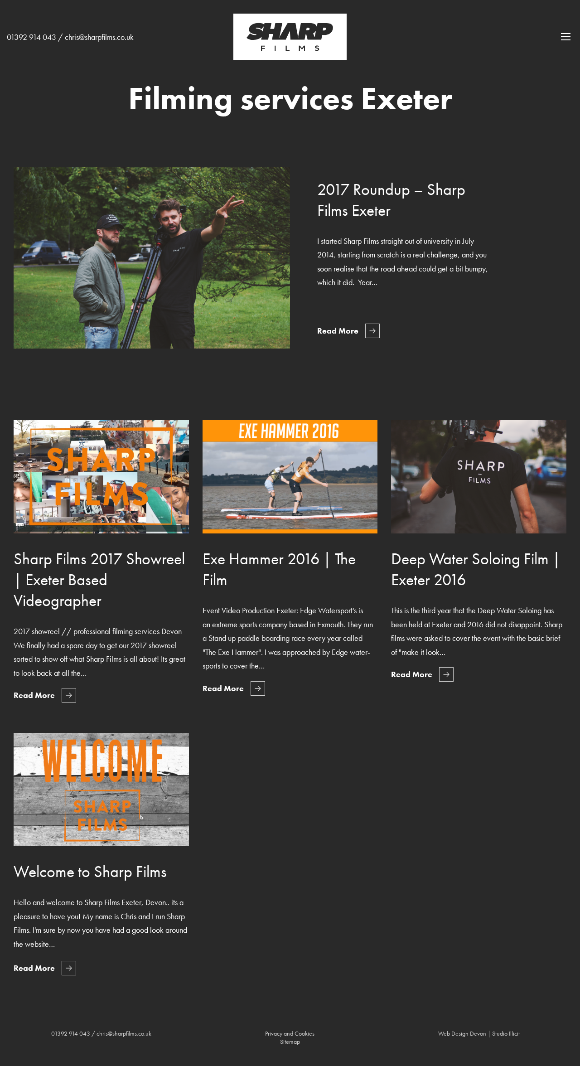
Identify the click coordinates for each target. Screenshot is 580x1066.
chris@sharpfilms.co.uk (99, 37)
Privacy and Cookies (289, 1033)
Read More (337, 330)
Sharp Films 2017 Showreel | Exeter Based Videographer (99, 579)
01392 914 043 (31, 37)
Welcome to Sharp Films (90, 871)
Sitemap (290, 1041)
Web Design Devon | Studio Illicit (479, 1033)
